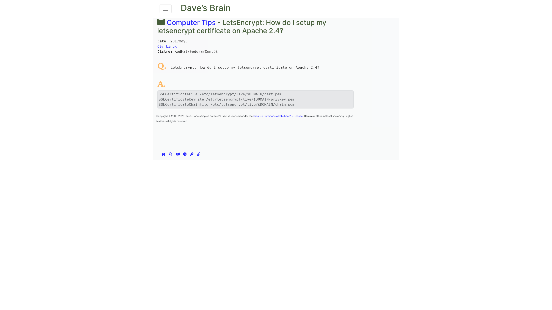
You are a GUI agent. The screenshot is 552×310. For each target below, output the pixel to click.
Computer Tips (191, 22)
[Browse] (177, 154)
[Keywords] (191, 154)
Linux (167, 46)
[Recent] (184, 154)
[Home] (163, 154)
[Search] (170, 154)
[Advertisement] (234, 133)
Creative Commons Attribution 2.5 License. (278, 116)
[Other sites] (198, 154)
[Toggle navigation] (166, 9)
